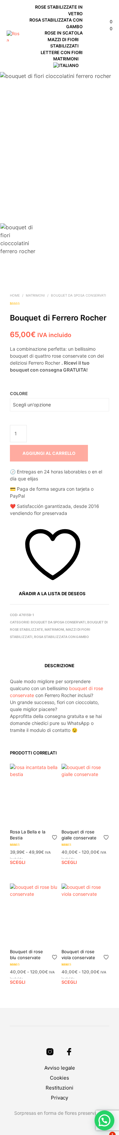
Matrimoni (66, 58)
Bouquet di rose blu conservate (26, 954)
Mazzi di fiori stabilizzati (64, 43)
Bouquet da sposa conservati (78, 295)
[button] (106, 22)
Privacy (59, 1098)
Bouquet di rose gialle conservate (79, 834)
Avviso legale (59, 1068)
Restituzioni (59, 1088)
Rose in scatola (64, 32)
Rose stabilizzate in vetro (59, 10)
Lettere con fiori (62, 52)
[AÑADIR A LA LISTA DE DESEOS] (55, 834)
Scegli (17, 862)
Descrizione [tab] (59, 665)
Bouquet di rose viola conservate (78, 954)
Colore (19, 393)
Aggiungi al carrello (48, 453)
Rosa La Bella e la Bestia (27, 834)
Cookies (59, 1078)
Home (15, 295)
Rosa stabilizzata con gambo (56, 23)
